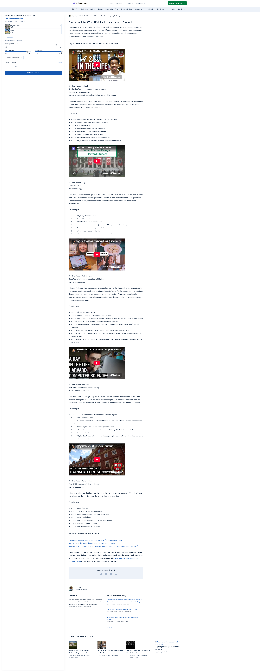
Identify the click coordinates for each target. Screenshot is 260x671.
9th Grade (150, 9)
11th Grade (171, 9)
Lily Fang (75, 16)
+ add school (10, 37)
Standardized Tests (111, 9)
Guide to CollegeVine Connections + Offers (122, 609)
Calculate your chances (177, 3)
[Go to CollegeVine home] (80, 3)
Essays (100, 9)
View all (110, 627)
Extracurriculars (126, 9)
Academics (138, 9)
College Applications (88, 9)
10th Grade (160, 9)
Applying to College (115, 16)
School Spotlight (112, 655)
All (77, 9)
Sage (111, 3)
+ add (60, 62)
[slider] (56, 45)
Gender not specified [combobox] (13, 58)
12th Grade (181, 9)
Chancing (119, 3)
